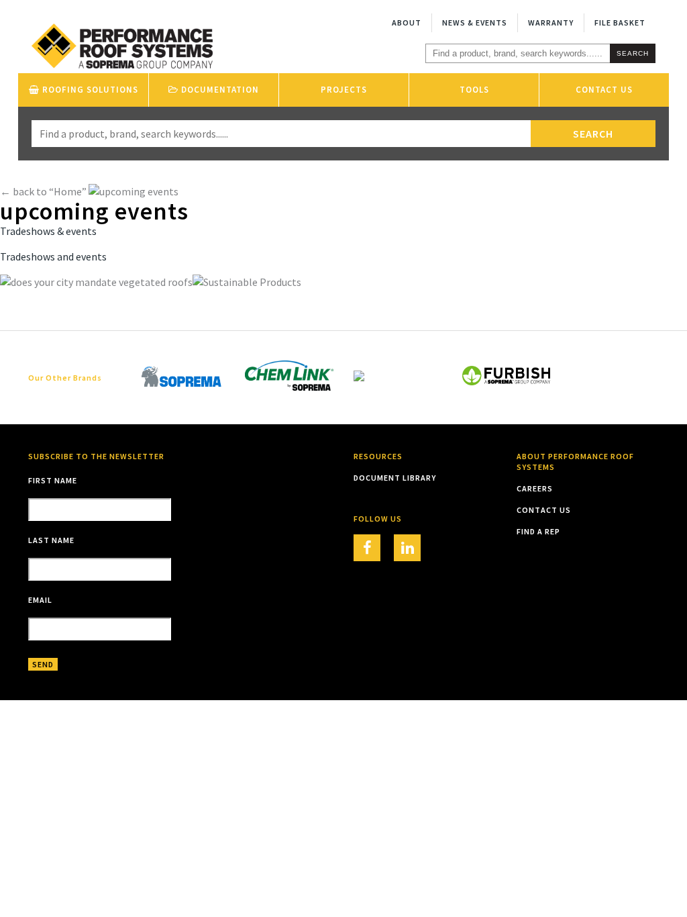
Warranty (551, 22)
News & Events (474, 22)
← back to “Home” (43, 191)
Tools (474, 89)
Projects (344, 89)
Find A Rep (538, 531)
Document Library (395, 478)
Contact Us (604, 89)
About (406, 22)
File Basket (619, 22)
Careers (535, 488)
